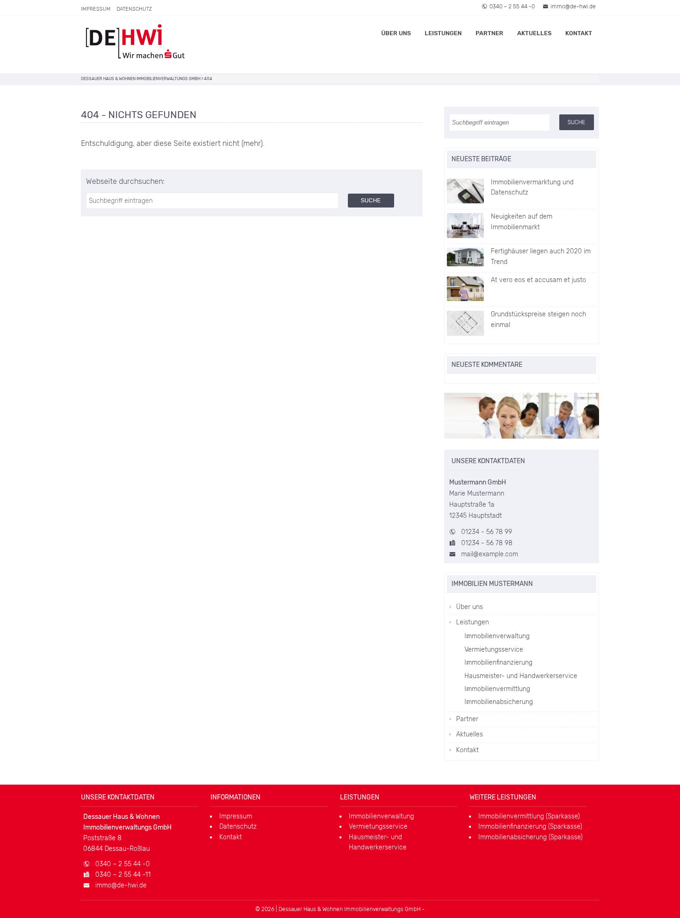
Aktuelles (534, 33)
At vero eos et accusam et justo (538, 280)
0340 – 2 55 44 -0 (512, 6)
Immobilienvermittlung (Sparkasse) (529, 816)
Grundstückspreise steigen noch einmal (538, 319)
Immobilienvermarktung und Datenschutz (532, 187)
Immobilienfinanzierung (498, 662)
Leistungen (443, 33)
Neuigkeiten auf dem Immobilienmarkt (521, 222)
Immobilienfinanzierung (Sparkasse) (530, 826)
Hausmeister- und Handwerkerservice (520, 676)
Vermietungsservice (493, 650)
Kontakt (578, 33)
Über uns (396, 33)
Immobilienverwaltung (497, 636)
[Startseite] (139, 44)
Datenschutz (134, 9)
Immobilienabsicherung (498, 702)
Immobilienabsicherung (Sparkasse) (530, 837)
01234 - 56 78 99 (486, 532)
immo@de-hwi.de (573, 6)
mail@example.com (489, 554)
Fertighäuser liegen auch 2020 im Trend (541, 256)
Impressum (96, 9)
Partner (489, 33)
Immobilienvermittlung (497, 689)
